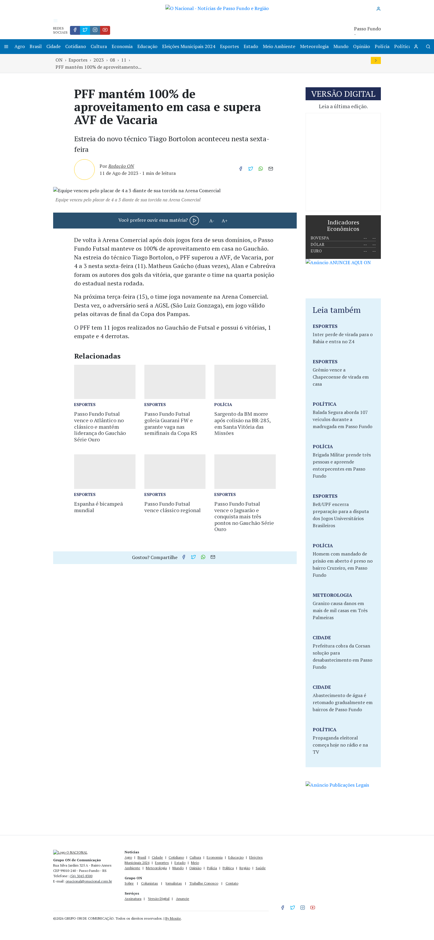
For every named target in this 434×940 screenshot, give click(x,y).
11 (123, 60)
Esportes (229, 46)
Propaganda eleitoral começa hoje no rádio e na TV (340, 744)
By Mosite (173, 918)
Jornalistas (173, 883)
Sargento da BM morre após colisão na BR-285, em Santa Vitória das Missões (242, 423)
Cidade (53, 46)
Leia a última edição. (343, 106)
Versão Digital (158, 898)
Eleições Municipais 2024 (188, 46)
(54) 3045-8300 (81, 876)
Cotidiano (75, 46)
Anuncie (182, 898)
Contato (232, 883)
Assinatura (133, 898)
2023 (98, 60)
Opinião (361, 46)
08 (112, 60)
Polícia (382, 46)
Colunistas (149, 883)
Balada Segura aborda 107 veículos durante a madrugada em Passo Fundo (342, 419)
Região (244, 868)
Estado (251, 46)
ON (59, 60)
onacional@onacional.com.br (89, 881)
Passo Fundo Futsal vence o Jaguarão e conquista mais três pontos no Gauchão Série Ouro (244, 516)
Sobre (129, 883)
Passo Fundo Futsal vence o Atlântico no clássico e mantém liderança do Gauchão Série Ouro (100, 426)
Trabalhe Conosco (203, 883)
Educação (147, 46)
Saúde (261, 868)
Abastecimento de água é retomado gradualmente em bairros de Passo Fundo (343, 702)
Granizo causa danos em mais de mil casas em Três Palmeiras (340, 610)
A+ (225, 220)
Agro (19, 46)
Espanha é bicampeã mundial (98, 507)
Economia (122, 46)
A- (211, 220)
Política (402, 46)
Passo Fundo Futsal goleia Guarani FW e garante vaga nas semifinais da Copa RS (170, 423)
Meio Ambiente (279, 46)
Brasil (36, 46)
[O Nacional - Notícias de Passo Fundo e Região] (217, 7)
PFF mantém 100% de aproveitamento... (98, 67)
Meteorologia (314, 46)
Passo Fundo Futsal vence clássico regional (172, 507)
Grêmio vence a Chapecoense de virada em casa (341, 377)
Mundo (340, 46)
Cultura (99, 46)
